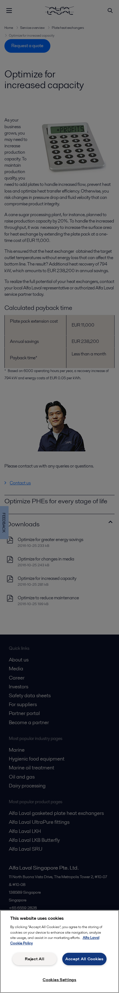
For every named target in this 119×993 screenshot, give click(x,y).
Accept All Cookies (84, 959)
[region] (59, 951)
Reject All (34, 959)
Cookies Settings (59, 979)
